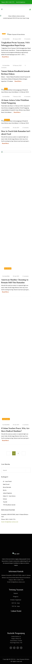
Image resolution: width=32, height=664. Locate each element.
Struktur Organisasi (15, 599)
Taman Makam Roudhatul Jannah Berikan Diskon (15, 72)
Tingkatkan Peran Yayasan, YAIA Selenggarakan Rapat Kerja (15, 43)
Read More (5, 57)
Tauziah (5, 502)
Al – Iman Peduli (7, 481)
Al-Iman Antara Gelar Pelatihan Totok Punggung (15, 101)
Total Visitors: (14, 640)
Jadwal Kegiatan (5, 419)
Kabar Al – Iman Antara (9, 496)
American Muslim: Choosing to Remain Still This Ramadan (14, 281)
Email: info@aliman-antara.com (9, 522)
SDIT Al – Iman (16, 603)
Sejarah (16, 593)
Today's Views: (15, 638)
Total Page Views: (15, 642)
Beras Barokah (8, 268)
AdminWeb (7, 39)
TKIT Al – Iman (16, 606)
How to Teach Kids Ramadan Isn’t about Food (15, 132)
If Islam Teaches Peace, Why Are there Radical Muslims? (15, 429)
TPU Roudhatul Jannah (9, 504)
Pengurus (15, 596)
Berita (3, 33)
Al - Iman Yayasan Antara (21, 659)
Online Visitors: (15, 636)
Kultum (5, 499)
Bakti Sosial (7, 120)
